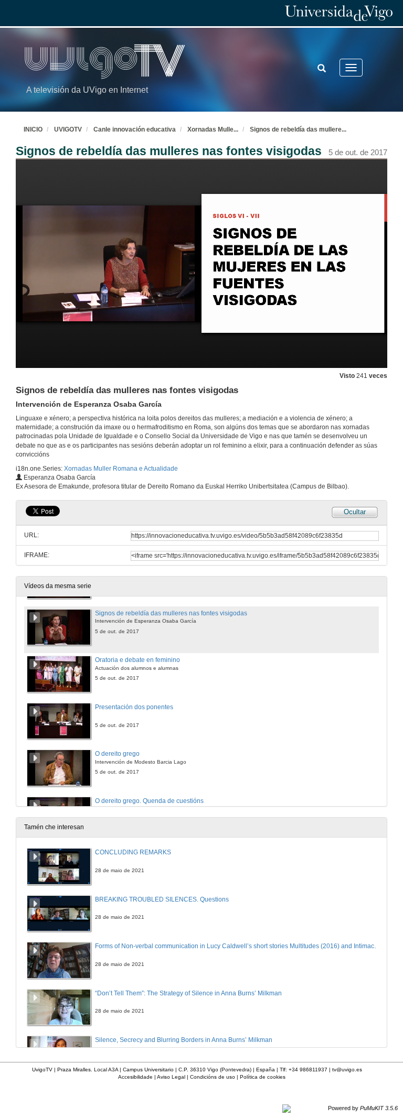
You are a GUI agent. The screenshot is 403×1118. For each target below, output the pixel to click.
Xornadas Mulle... (212, 129)
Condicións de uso (212, 1077)
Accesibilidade (135, 1077)
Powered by (363, 1108)
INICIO (33, 129)
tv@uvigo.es (347, 1069)
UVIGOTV (68, 129)
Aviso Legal (171, 1077)
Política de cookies (262, 1077)
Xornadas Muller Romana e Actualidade (121, 468)
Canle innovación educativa (134, 129)
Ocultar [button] (355, 512)
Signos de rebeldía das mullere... (298, 129)
